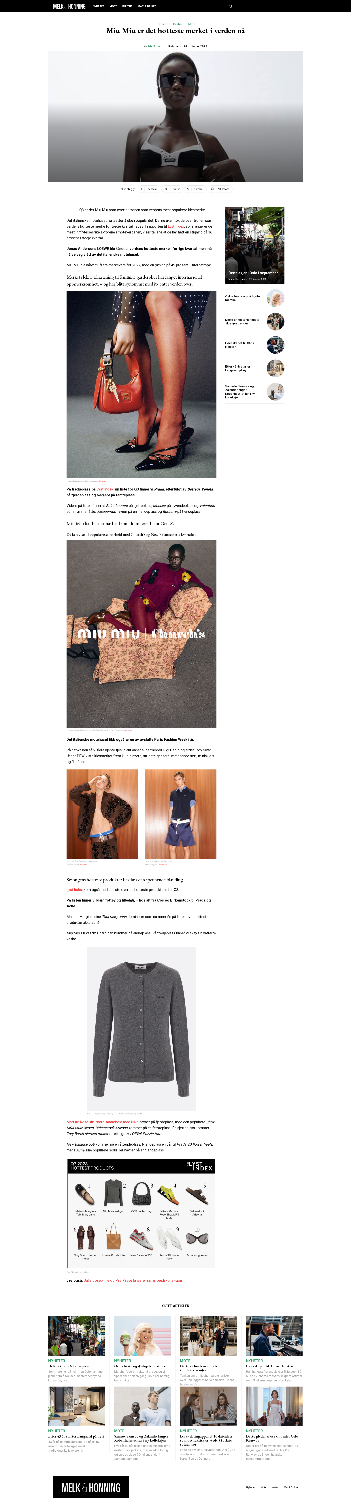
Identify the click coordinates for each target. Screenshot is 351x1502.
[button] (230, 6)
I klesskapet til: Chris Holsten (269, 1366)
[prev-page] (271, 213)
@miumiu (102, 481)
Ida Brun (154, 46)
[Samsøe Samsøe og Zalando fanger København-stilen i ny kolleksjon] (275, 392)
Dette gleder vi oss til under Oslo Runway (272, 1438)
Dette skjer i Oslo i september (253, 273)
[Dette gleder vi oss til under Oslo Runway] (274, 1406)
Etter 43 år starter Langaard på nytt (237, 368)
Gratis (177, 24)
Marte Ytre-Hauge (238, 279)
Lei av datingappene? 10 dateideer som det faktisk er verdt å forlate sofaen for (206, 1440)
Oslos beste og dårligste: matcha (243, 298)
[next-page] (278, 213)
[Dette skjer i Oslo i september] (254, 245)
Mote (191, 24)
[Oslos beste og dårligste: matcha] (275, 298)
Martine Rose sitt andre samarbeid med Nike (103, 1122)
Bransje (161, 24)
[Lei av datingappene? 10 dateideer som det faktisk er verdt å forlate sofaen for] (208, 1406)
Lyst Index (176, 226)
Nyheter (56, 1361)
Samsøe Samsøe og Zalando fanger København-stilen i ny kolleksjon (240, 391)
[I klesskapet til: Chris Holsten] (275, 345)
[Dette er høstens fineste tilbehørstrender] (275, 321)
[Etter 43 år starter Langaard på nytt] (275, 368)
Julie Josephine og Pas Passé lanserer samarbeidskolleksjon (133, 1280)
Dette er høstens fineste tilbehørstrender (242, 321)
